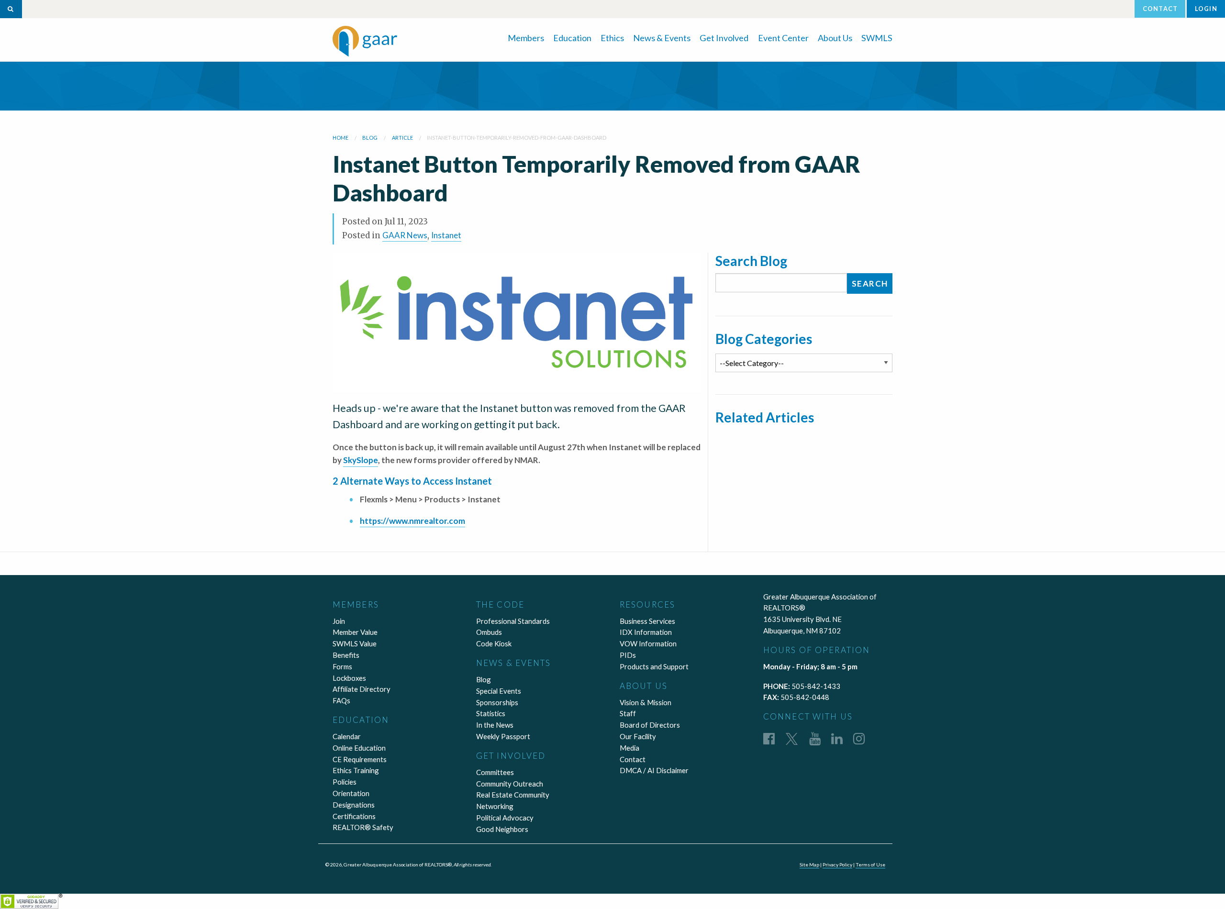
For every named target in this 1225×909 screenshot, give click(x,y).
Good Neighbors (502, 829)
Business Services (647, 621)
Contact (1160, 8)
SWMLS (876, 38)
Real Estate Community (512, 794)
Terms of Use (870, 864)
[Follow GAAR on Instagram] (859, 738)
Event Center (783, 38)
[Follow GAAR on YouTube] (815, 738)
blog (370, 137)
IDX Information (646, 632)
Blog (483, 679)
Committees (495, 772)
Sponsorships (497, 702)
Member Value (355, 632)
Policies (344, 781)
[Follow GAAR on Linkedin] (837, 738)
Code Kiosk (494, 643)
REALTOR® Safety (363, 827)
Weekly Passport (503, 736)
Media (629, 747)
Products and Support (654, 666)
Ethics (612, 38)
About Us (835, 38)
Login (1206, 8)
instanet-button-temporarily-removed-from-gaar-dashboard (516, 137)
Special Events (498, 691)
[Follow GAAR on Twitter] (791, 738)
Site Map (809, 864)
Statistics (490, 713)
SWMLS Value (355, 643)
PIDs (628, 655)
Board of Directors (650, 725)
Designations (354, 804)
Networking (494, 806)
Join (339, 621)
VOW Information (648, 643)
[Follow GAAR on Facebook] (769, 738)
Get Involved (724, 38)
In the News (494, 725)
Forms (342, 666)
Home (340, 137)
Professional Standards (513, 621)
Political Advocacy (505, 817)
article (402, 137)
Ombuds (489, 632)
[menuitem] (526, 37)
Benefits (346, 655)
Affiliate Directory (361, 689)
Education (572, 38)
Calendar (347, 736)
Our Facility (638, 736)
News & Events (661, 38)
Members (526, 38)
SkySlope (360, 460)
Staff (628, 713)
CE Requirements (360, 759)
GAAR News (404, 235)
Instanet (446, 235)
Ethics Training (356, 770)
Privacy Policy (837, 864)
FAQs (341, 700)
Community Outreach (509, 783)
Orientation (351, 793)
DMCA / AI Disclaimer (654, 770)
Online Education (359, 747)
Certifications (354, 816)
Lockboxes (349, 678)
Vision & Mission (645, 702)
